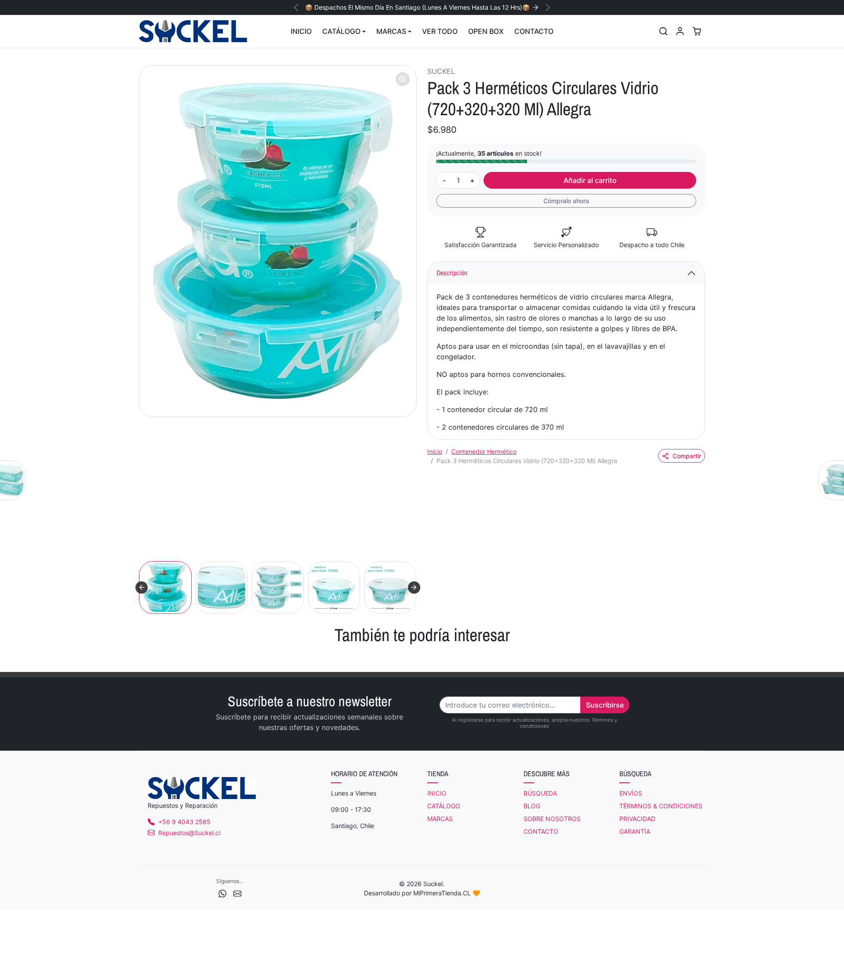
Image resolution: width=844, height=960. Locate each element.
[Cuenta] (680, 31)
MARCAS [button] (391, 31)
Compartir (687, 456)
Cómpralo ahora (566, 200)
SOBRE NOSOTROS (552, 818)
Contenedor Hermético (484, 451)
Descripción (452, 272)
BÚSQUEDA (540, 793)
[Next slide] (414, 587)
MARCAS (440, 818)
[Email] (237, 892)
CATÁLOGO (443, 806)
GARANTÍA (634, 831)
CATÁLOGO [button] (341, 31)
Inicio (434, 451)
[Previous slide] (140, 659)
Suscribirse (605, 705)
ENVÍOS (630, 793)
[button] (663, 31)
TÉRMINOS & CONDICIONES (660, 806)
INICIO (301, 31)
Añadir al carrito (590, 180)
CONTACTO (533, 31)
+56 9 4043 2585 (184, 821)
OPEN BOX (486, 31)
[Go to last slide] (141, 587)
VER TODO (440, 31)
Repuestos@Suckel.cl (189, 832)
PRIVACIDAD (637, 818)
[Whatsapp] (222, 892)
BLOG (532, 806)
